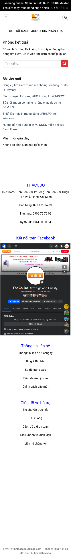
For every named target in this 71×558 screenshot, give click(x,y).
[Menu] (6, 17)
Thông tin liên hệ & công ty (35, 353)
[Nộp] (64, 63)
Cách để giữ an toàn (36, 426)
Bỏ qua (63, 8)
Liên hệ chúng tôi (36, 443)
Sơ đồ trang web (35, 369)
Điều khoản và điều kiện (35, 435)
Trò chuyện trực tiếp (35, 409)
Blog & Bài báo (35, 361)
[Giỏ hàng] (65, 17)
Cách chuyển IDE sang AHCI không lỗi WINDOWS (34, 96)
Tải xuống (35, 418)
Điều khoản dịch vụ (35, 378)
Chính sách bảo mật (35, 386)
